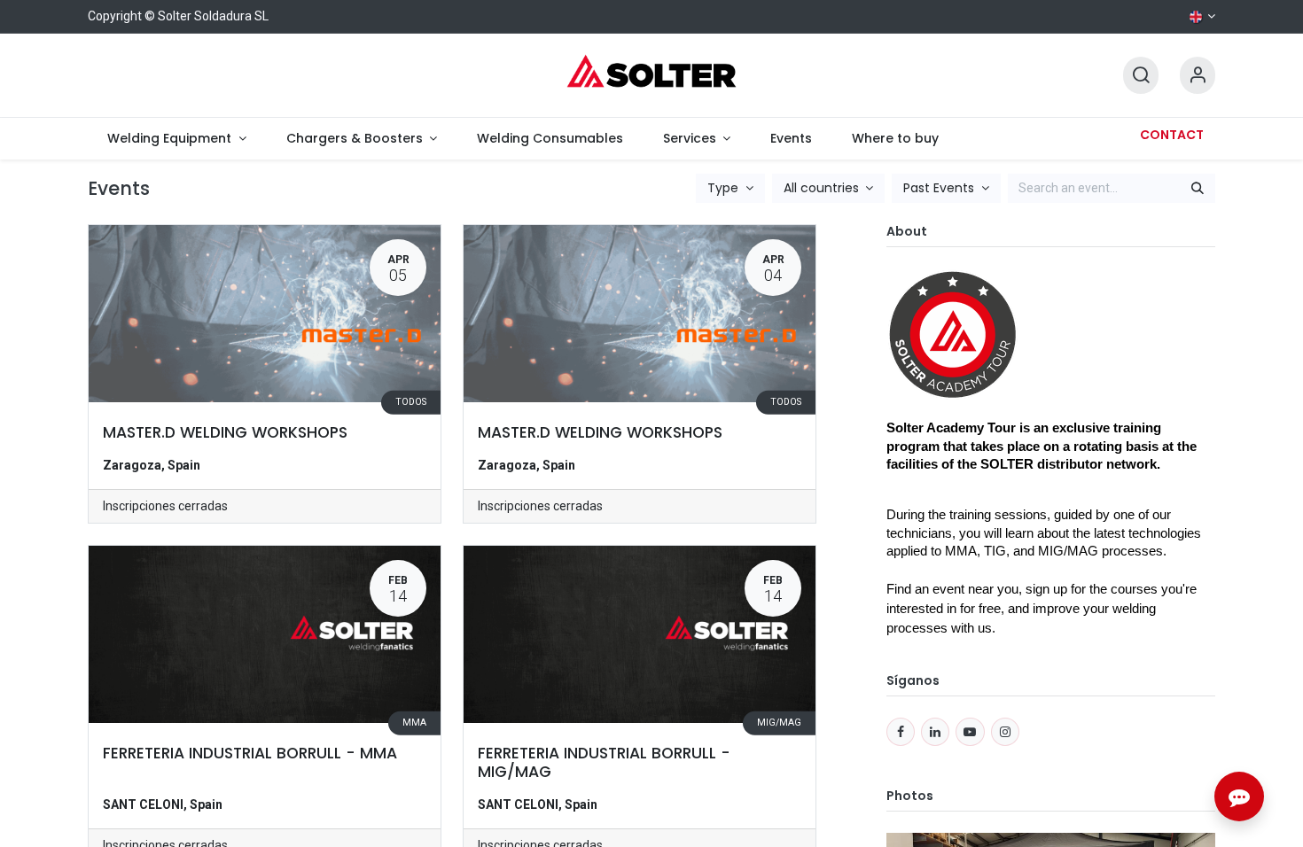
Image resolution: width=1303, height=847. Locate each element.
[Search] (1141, 76)
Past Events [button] (940, 188)
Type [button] (724, 188)
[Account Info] (1197, 76)
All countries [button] (823, 188)
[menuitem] (177, 138)
